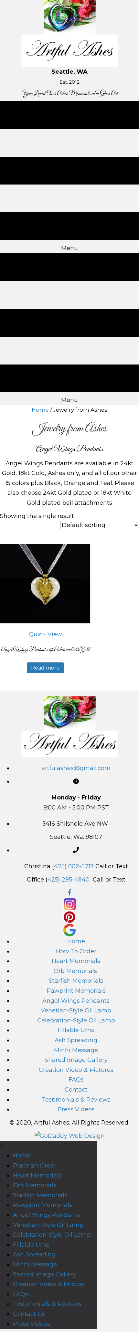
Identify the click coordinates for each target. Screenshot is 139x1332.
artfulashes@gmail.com (76, 768)
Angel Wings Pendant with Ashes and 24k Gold (45, 649)
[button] (45, 634)
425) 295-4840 (69, 879)
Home (40, 410)
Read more (45, 668)
